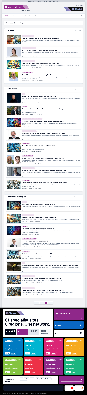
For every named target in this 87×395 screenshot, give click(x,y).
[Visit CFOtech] (11, 341)
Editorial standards (35, 388)
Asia (22, 378)
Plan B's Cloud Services (27, 393)
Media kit (13, 353)
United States (23, 381)
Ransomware (42, 15)
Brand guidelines (8, 388)
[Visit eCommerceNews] (11, 360)
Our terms (60, 388)
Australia (26, 378)
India (37, 378)
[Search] (81, 16)
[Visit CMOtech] (52, 341)
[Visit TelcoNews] (72, 360)
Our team (53, 388)
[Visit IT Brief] (31, 360)
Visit (6, 353)
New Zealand (48, 378)
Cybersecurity (21, 15)
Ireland (41, 378)
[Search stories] (81, 380)
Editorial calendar (24, 388)
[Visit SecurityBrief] (52, 360)
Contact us (16, 388)
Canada (32, 378)
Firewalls (37, 15)
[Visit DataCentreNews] (72, 341)
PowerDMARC (43, 393)
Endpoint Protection (29, 15)
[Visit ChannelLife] (31, 341)
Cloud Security (14, 15)
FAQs (42, 388)
